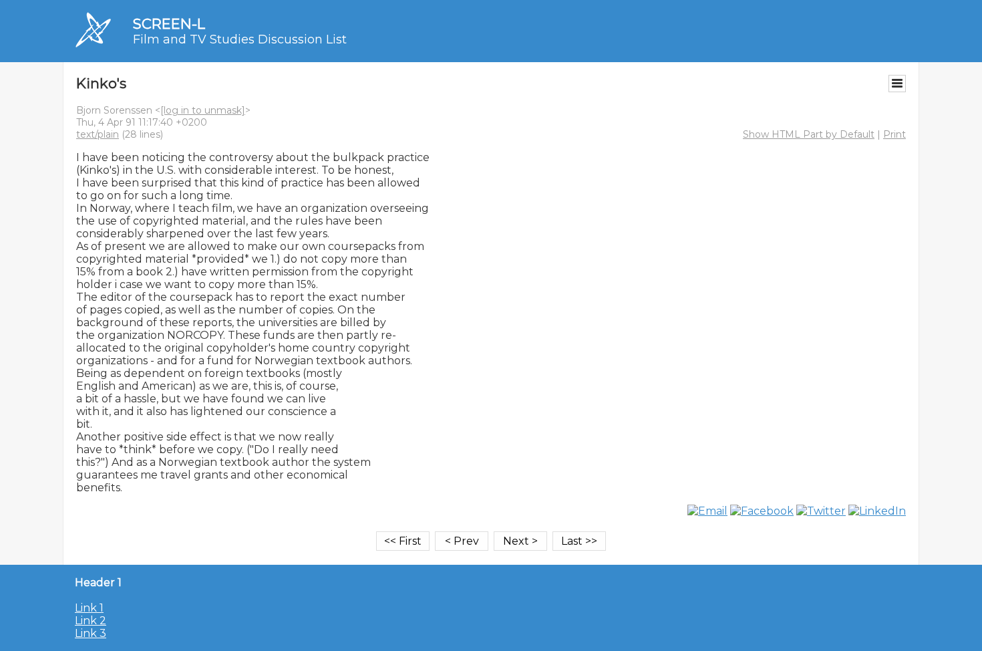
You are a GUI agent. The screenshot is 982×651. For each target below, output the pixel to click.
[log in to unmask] (202, 110)
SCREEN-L (169, 23)
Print (894, 134)
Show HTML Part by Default (808, 134)
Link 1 (89, 608)
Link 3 (90, 633)
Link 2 (90, 620)
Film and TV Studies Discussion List (240, 39)
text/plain (97, 134)
